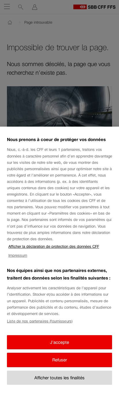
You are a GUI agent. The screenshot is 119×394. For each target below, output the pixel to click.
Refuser (59, 359)
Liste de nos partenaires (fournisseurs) (39, 321)
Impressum (17, 255)
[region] (59, 260)
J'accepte (59, 342)
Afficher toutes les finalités (59, 377)
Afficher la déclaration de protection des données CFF (53, 246)
